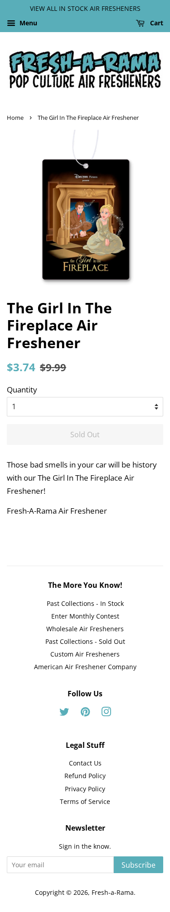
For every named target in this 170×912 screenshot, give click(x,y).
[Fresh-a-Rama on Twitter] (64, 713)
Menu (27, 23)
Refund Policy (85, 775)
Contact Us (85, 763)
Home (15, 117)
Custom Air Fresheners (85, 654)
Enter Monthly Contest (85, 616)
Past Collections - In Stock (85, 603)
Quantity (22, 389)
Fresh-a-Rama (113, 892)
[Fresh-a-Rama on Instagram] (106, 713)
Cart (155, 23)
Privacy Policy (85, 788)
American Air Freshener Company (85, 666)
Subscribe (138, 865)
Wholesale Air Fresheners (85, 628)
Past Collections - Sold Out (85, 641)
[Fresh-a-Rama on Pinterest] (85, 713)
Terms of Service (85, 801)
